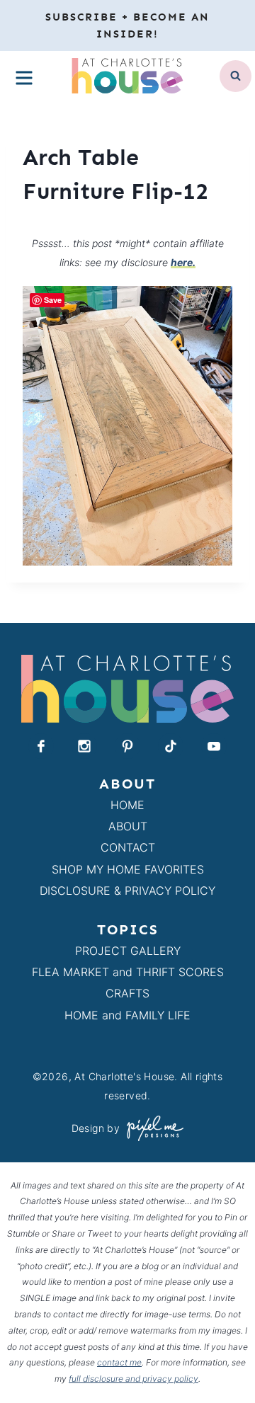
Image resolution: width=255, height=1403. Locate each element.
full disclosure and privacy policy (133, 1378)
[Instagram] (84, 746)
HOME (127, 805)
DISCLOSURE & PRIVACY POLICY (127, 890)
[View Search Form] (235, 76)
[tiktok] (170, 746)
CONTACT (128, 847)
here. (183, 262)
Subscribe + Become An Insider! (127, 25)
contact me (119, 1362)
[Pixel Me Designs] (151, 1128)
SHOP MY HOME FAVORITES (128, 869)
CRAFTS (127, 993)
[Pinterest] (127, 746)
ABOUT (127, 826)
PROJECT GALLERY (128, 951)
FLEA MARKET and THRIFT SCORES (128, 972)
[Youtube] (214, 746)
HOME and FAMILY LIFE (127, 1015)
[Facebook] (41, 746)
